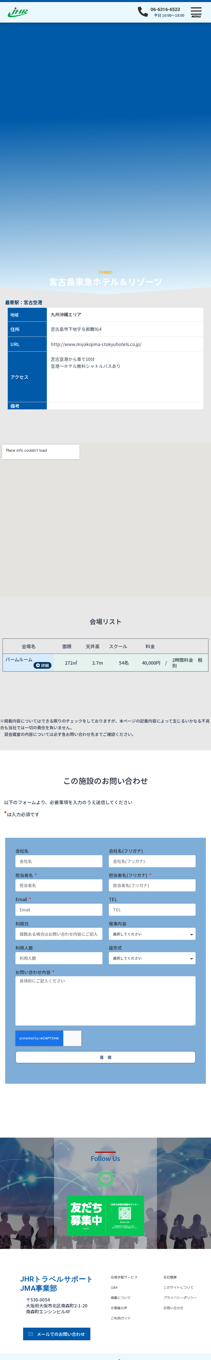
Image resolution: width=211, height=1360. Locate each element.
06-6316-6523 (165, 9)
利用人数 (24, 948)
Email (21, 899)
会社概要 (170, 1277)
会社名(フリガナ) (126, 851)
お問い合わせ (173, 1308)
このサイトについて (178, 1287)
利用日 (22, 924)
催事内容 (117, 924)
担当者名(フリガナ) (128, 875)
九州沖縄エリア (66, 315)
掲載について (121, 1297)
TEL (113, 899)
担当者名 (24, 875)
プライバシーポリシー (180, 1297)
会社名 (22, 851)
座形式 (115, 948)
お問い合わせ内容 (33, 972)
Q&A (114, 1287)
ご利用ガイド (121, 1318)
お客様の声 (119, 1308)
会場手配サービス (124, 1277)
